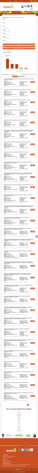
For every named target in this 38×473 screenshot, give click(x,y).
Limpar (19, 46)
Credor (4, 33)
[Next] (34, 405)
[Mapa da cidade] (19, 441)
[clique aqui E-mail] (17, 469)
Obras (13, 15)
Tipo (4, 26)
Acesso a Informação (8, 15)
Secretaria (5, 29)
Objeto (4, 22)
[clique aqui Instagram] (21, 469)
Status (4, 40)
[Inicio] (3, 12)
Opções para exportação (19, 48)
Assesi (16, 471)
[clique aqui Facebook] (19, 469)
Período (4, 19)
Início (3, 15)
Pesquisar (19, 44)
